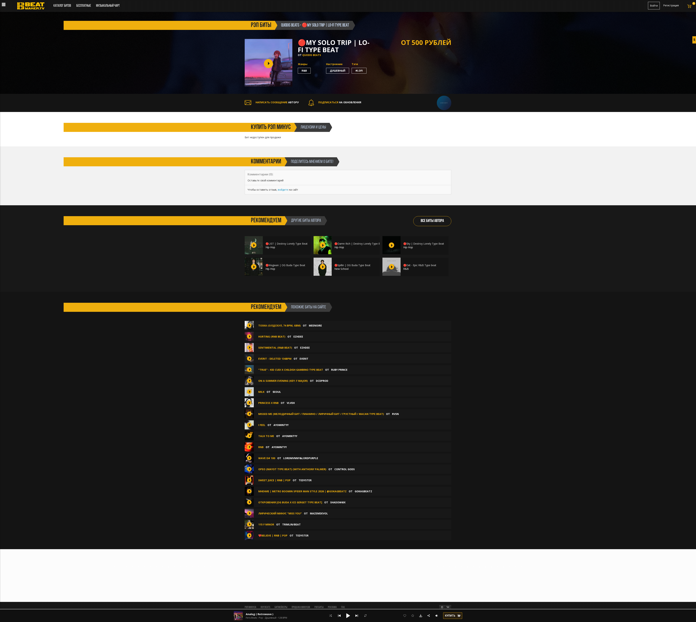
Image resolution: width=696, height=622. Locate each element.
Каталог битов (62, 6)
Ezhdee (298, 336)
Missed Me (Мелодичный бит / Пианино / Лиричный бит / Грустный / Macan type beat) (321, 414)
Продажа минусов (301, 607)
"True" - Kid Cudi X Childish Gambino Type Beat (290, 369)
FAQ (343, 607)
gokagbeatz (363, 491)
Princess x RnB (268, 403)
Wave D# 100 (266, 458)
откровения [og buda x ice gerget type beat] (290, 502)
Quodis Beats (311, 55)
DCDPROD (322, 380)
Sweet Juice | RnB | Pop (274, 480)
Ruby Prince (339, 369)
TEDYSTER (305, 480)
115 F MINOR (266, 524)
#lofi (359, 70)
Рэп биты (319, 607)
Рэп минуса (250, 607)
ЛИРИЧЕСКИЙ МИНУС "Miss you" (280, 513)
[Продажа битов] (32, 6)
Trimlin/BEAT (291, 524)
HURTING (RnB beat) (271, 336)
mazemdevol (319, 513)
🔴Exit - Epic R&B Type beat (419, 265)
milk (261, 392)
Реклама (332, 607)
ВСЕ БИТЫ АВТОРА (432, 221)
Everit (304, 358)
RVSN (395, 414)
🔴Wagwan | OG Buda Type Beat (285, 265)
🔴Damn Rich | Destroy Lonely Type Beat (359, 243)
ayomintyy (281, 425)
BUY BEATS (265, 607)
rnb (261, 447)
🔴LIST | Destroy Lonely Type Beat (287, 243)
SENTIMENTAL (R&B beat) (275, 347)
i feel (261, 425)
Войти (654, 5)
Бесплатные (84, 6)
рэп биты (261, 25)
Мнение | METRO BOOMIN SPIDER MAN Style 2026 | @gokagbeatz (302, 491)
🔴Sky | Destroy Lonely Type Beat (423, 243)
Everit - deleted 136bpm (274, 358)
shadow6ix (337, 502)
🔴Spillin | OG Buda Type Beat (352, 265)
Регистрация (671, 5)
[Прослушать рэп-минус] (253, 245)
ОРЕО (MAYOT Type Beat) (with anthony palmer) (292, 469)
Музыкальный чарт (108, 6)
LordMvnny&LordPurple (300, 458)
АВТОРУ (277, 102)
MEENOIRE (315, 325)
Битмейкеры (281, 607)
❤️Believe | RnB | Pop (272, 535)
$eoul (277, 392)
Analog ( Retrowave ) (259, 614)
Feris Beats (251, 617)
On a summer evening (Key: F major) (283, 380)
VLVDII (291, 403)
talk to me (266, 436)
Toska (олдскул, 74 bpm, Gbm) (279, 325)
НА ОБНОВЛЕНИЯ (339, 102)
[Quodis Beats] (444, 102)
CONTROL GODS (344, 469)
